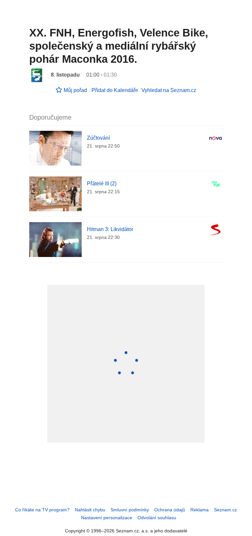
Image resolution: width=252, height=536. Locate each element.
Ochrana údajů (169, 509)
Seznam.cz (225, 509)
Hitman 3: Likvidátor (110, 229)
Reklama (199, 509)
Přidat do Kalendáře (115, 90)
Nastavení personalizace (106, 517)
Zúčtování (98, 138)
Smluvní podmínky (130, 509)
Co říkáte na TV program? (42, 509)
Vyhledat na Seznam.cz (168, 90)
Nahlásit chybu (90, 509)
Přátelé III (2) (101, 183)
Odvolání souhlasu (156, 517)
